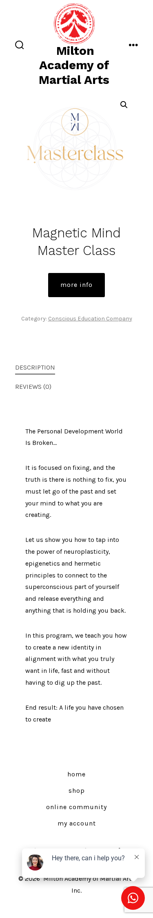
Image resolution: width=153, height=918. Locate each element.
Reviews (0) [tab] (33, 386)
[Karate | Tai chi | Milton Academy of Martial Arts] (74, 23)
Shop (77, 790)
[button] (124, 104)
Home (76, 774)
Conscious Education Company (90, 318)
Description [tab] (35, 367)
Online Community (76, 807)
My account (77, 823)
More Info (76, 285)
